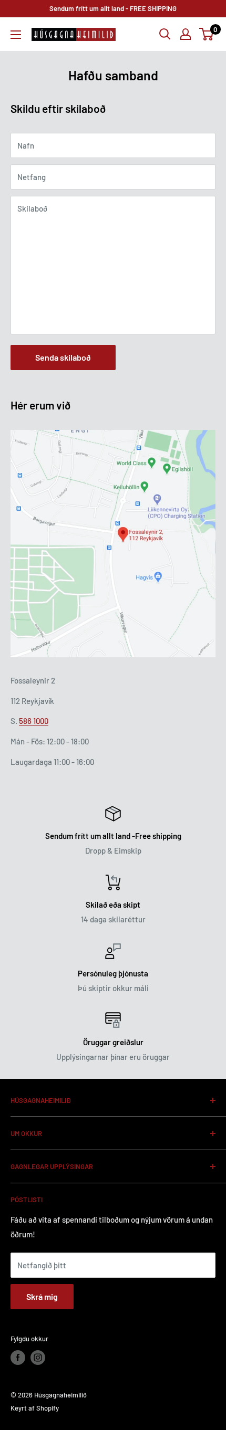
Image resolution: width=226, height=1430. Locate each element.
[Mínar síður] (185, 34)
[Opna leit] (165, 34)
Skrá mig (42, 1296)
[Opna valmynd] (16, 34)
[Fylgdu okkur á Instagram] (37, 1357)
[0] (206, 34)
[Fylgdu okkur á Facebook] (18, 1357)
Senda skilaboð (63, 357)
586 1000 (33, 720)
